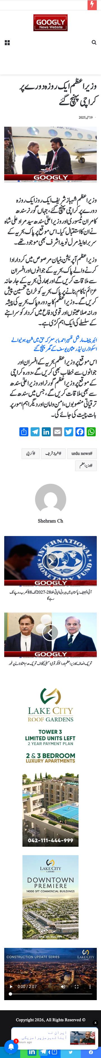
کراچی (29, 454)
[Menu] (7, 44)
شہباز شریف (52, 454)
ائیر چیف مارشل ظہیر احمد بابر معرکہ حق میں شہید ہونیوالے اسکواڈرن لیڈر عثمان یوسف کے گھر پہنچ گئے (54, 345)
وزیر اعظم (85, 466)
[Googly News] (50, 22)
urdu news (81, 454)
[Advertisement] (50, 51)
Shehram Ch (50, 521)
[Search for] (94, 44)
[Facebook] (91, 1052)
